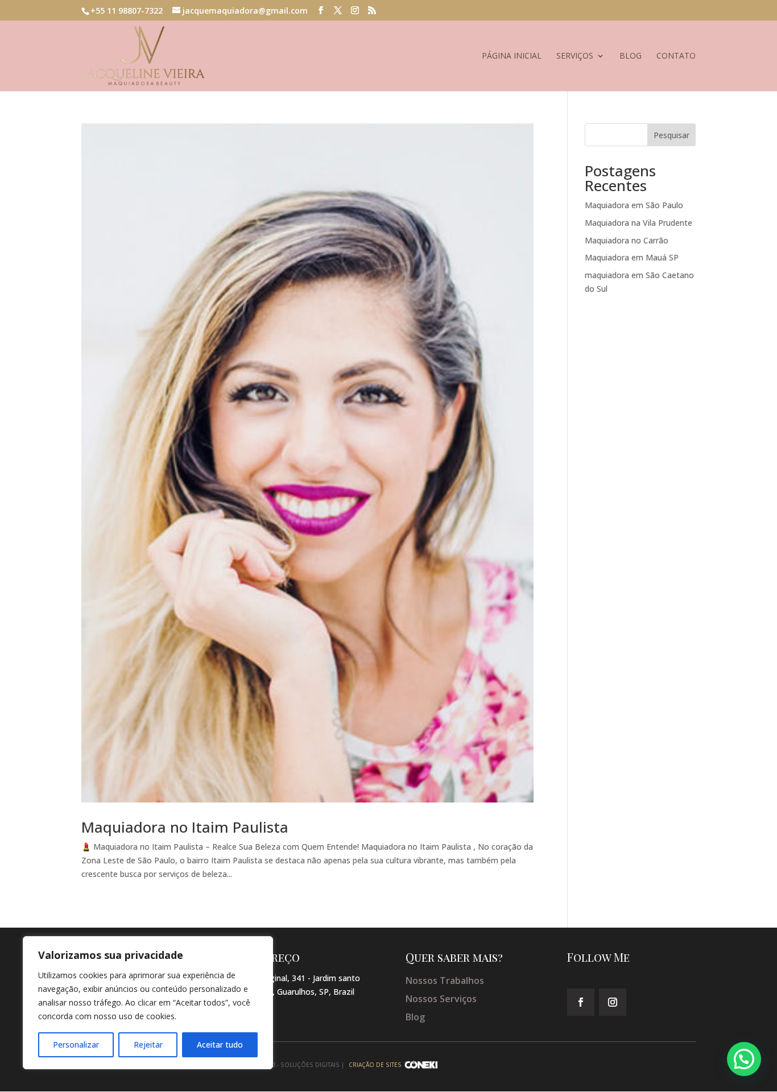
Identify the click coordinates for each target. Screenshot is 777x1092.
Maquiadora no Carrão (626, 240)
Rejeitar (148, 1044)
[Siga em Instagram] (612, 1002)
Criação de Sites (375, 1065)
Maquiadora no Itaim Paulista (184, 827)
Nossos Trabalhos (445, 980)
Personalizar (76, 1044)
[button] (744, 1059)
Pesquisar (671, 135)
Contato (676, 56)
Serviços (574, 56)
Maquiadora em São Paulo (634, 205)
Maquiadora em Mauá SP (632, 257)
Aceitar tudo (220, 1044)
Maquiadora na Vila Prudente (638, 222)
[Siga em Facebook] (580, 1002)
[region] (148, 1002)
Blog (630, 56)
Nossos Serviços (441, 998)
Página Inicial (512, 56)
